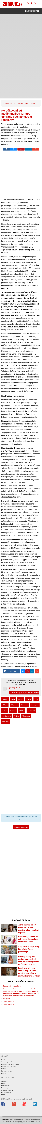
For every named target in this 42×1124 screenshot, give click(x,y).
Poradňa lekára (6, 1092)
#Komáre (24, 705)
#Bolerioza (26, 716)
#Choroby (31, 710)
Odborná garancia (6, 1062)
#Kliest (16, 716)
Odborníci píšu (30, 103)
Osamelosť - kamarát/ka (12, 986)
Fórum (3, 1095)
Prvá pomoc (5, 1085)
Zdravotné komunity (7, 1090)
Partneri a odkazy (6, 1071)
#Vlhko (28, 699)
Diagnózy (4, 1083)
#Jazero (13, 710)
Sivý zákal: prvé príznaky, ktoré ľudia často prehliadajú (29, 949)
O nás (3, 1059)
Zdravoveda (18, 103)
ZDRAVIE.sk (7, 103)
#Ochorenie (6, 716)
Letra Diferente (8, 1001)
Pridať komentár (22, 827)
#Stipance (14, 705)
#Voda (4, 710)
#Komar (5, 699)
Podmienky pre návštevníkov (10, 1064)
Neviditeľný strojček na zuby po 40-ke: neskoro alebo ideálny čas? (28, 939)
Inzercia (3, 1069)
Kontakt (3, 1073)
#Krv (36, 699)
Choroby (4, 1081)
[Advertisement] (21, 35)
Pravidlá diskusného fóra (8, 1066)
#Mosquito (34, 705)
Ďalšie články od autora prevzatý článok (25, 692)
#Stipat (4, 705)
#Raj (13, 699)
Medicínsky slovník (7, 1088)
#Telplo (20, 699)
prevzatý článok (14, 688)
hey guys (6, 998)
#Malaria (5, 722)
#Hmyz (21, 710)
